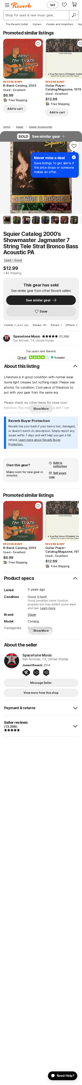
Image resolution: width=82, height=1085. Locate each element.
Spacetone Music (26, 336)
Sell (52, 5)
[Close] (74, 157)
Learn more (47, 608)
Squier (32, 615)
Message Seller (41, 682)
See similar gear (46, 136)
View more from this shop (41, 692)
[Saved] (64, 4)
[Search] (74, 15)
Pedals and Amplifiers (59, 24)
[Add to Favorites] (38, 43)
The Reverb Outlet (17, 24)
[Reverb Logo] (21, 5)
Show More (41, 408)
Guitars (37, 24)
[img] (50, 336)
